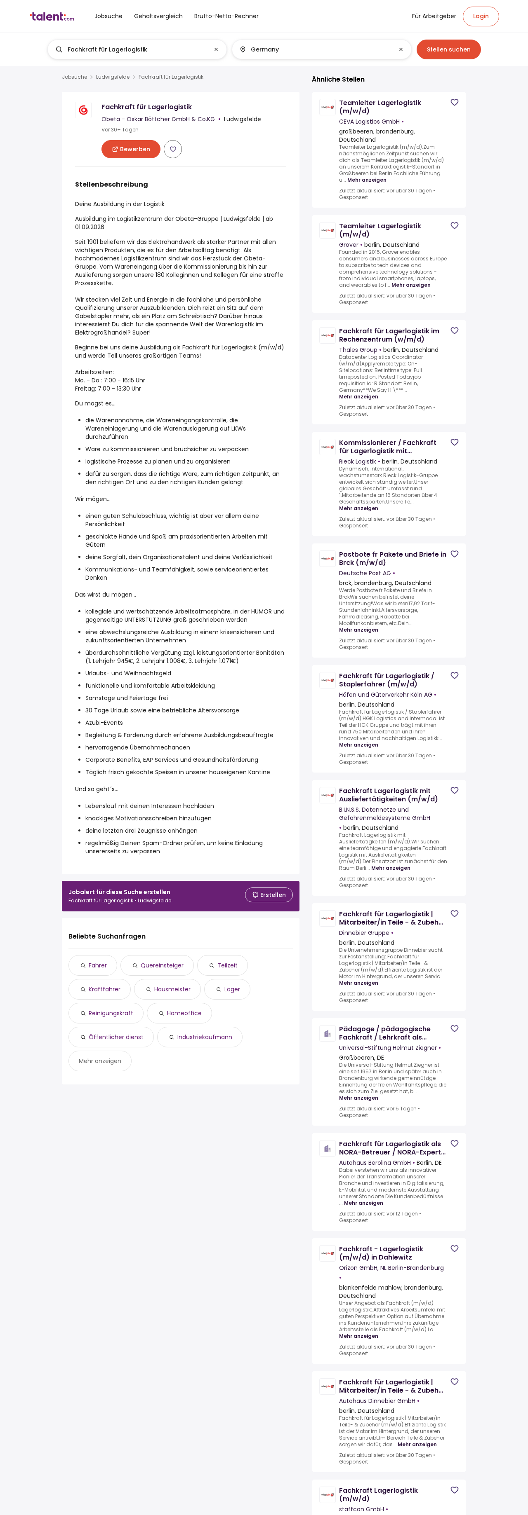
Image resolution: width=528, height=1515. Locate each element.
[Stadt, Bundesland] (315, 49)
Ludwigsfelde (113, 77)
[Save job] (173, 149)
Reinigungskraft (111, 1013)
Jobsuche (74, 77)
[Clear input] (216, 49)
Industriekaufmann (204, 1037)
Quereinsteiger (162, 965)
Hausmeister (172, 989)
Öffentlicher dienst (116, 1037)
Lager (232, 989)
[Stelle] (130, 49)
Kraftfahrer (104, 989)
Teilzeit (227, 965)
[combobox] (137, 49)
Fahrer (98, 965)
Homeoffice (184, 1013)
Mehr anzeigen (100, 1061)
